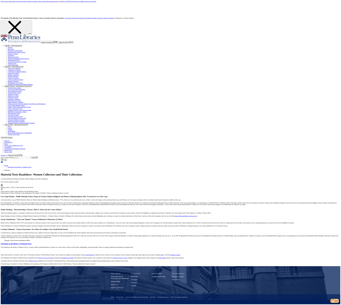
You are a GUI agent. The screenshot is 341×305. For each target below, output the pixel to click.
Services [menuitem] (10, 47)
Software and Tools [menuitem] (13, 57)
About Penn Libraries (6, 137)
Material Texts (33, 261)
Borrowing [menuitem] (11, 49)
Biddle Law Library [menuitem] (13, 96)
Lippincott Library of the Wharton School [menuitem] (19, 110)
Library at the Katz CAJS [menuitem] (15, 108)
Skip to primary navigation (30, 1)
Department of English (67, 258)
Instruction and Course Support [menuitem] (16, 52)
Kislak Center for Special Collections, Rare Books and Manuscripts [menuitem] (27, 104)
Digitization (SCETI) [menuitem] (14, 60)
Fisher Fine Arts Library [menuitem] (14, 100)
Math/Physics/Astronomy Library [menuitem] (17, 112)
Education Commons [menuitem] (14, 99)
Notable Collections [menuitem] (13, 75)
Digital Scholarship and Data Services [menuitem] (18, 58)
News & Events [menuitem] (9, 124)
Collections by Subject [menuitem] (14, 70)
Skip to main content (6, 1)
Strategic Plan (8, 150)
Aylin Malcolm (89, 255)
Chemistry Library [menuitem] (13, 97)
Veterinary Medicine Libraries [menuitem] (16, 120)
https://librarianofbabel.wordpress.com (186, 216)
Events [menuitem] (10, 128)
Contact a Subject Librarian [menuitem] (15, 79)
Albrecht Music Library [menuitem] (14, 92)
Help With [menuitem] (7, 45)
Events (6, 165)
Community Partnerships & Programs (14, 148)
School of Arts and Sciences (46, 258)
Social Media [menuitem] (11, 131)
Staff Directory (8, 142)
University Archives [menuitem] (13, 78)
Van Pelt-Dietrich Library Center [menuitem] (17, 118)
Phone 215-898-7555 (67, 1)
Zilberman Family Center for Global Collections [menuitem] (21, 123)
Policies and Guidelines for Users (13, 145)
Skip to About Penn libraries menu (48, 1)
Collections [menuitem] (8, 66)
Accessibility (7, 147)
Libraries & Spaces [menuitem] (10, 86)
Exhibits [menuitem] (10, 129)
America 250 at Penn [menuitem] (14, 134)
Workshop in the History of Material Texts (19, 167)
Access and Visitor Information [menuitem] (16, 89)
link (162, 255)
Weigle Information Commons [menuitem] (16, 121)
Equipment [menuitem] (11, 55)
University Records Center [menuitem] (15, 116)
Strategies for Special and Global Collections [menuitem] (20, 84)
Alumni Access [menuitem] (12, 63)
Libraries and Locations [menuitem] (14, 88)
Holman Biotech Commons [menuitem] (15, 102)
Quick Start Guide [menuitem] (13, 65)
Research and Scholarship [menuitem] (15, 50)
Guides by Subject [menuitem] (13, 54)
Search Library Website (7, 157)
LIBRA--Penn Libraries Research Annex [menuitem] (19, 107)
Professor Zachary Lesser (120, 258)
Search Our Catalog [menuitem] (13, 73)
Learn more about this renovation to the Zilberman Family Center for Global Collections (89, 18)
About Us (7, 141)
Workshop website (175, 255)
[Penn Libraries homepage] (21, 42)
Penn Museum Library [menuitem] (14, 113)
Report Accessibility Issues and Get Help (84, 1)
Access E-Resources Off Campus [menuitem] (17, 62)
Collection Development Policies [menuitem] (17, 71)
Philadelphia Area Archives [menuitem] (15, 83)
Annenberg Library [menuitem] (13, 94)
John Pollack (162, 258)
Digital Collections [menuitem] (13, 76)
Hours (6, 144)
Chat (59, 1)
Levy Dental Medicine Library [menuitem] (16, 105)
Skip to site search (18, 1)
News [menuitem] (9, 126)
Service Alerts (8, 152)
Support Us (4, 155)
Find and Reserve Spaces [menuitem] (15, 91)
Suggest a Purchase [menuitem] (13, 81)
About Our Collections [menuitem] (14, 68)
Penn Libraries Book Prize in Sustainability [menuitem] (20, 133)
